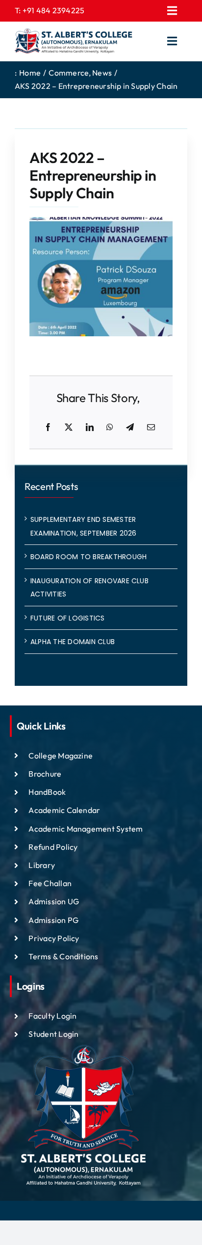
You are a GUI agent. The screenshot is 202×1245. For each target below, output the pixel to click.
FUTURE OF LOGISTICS (67, 618)
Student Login (53, 1034)
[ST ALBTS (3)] (73, 41)
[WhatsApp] (109, 427)
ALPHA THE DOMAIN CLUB (72, 642)
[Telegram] (130, 427)
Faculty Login (52, 1016)
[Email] (151, 427)
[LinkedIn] (90, 427)
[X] (68, 427)
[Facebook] (48, 427)
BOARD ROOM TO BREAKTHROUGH (88, 557)
